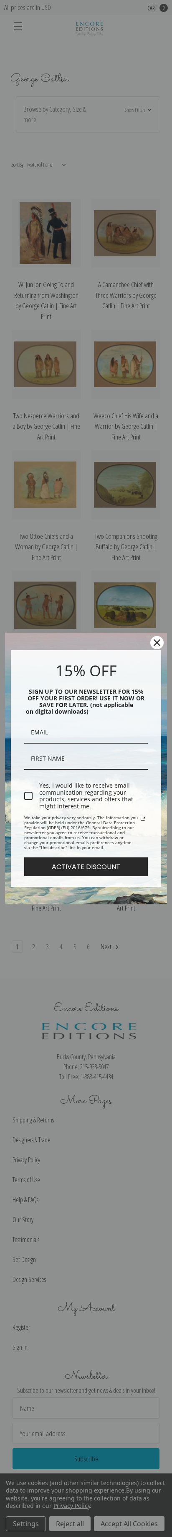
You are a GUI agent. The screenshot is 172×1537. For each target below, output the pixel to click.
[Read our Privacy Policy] (143, 819)
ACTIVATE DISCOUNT (86, 867)
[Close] (157, 643)
